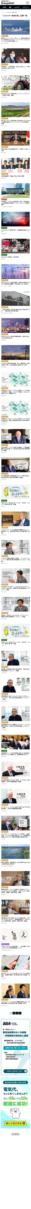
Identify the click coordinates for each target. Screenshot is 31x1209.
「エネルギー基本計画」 (12, 12)
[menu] (27, 3)
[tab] (4, 7)
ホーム (2, 12)
